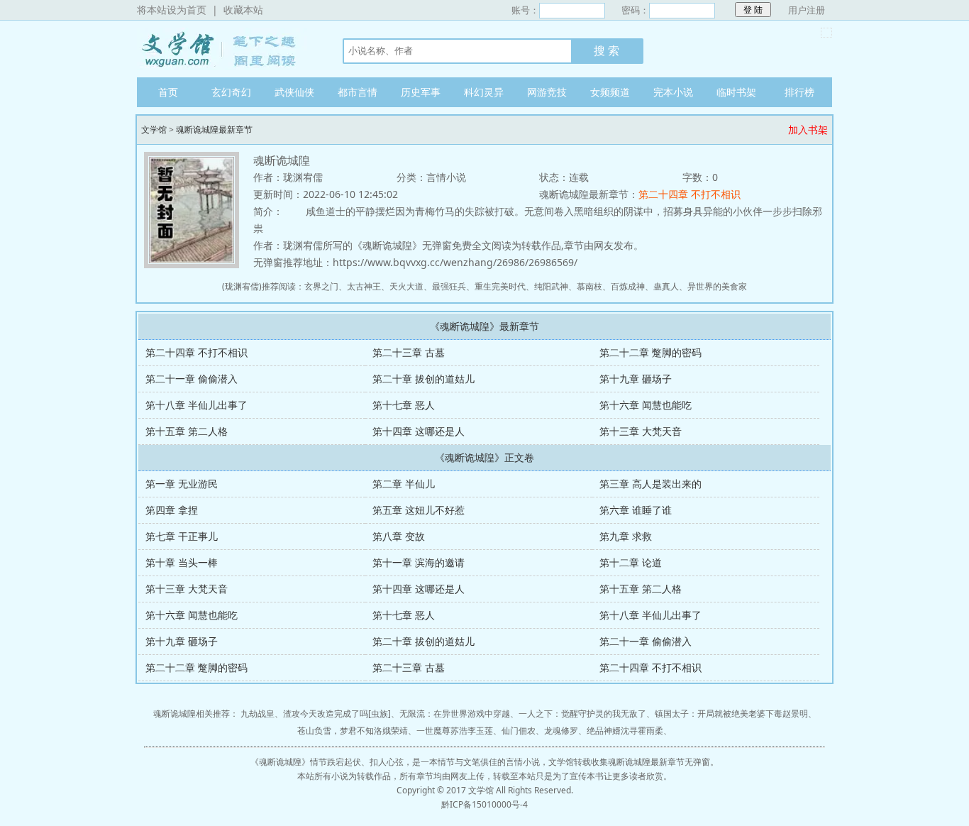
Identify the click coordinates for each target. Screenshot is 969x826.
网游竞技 (547, 92)
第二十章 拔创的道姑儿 (423, 378)
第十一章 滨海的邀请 (418, 562)
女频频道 (610, 92)
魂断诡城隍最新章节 (214, 129)
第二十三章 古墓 (408, 352)
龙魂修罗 (561, 731)
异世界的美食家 (717, 286)
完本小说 (673, 92)
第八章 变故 (398, 536)
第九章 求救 (625, 536)
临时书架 (736, 92)
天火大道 (406, 286)
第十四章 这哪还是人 (418, 431)
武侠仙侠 (294, 92)
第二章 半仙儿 (403, 483)
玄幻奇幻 (231, 92)
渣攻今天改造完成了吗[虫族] (337, 713)
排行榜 (799, 92)
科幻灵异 (484, 92)
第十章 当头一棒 (181, 562)
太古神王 (364, 286)
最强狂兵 (449, 286)
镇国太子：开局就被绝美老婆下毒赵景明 (731, 713)
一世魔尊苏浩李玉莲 (454, 731)
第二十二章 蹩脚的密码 (650, 352)
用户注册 (806, 10)
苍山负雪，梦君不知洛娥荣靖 (352, 731)
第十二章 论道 (630, 562)
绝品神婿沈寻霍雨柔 (625, 731)
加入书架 (808, 129)
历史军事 (421, 92)
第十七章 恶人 (403, 405)
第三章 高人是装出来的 (650, 483)
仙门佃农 (519, 731)
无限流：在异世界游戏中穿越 (454, 713)
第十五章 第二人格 (186, 431)
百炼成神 (628, 286)
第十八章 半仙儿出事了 (196, 405)
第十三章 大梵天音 (640, 431)
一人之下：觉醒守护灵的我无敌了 (582, 713)
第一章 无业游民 (181, 483)
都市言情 (357, 92)
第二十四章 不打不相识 (689, 194)
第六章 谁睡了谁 (635, 510)
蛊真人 (666, 286)
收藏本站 (243, 9)
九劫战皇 (257, 713)
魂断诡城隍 (280, 762)
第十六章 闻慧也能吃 (645, 405)
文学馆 (225, 49)
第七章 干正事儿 (181, 536)
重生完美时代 (500, 286)
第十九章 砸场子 (635, 378)
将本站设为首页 (171, 9)
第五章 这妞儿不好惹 (418, 510)
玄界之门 (321, 286)
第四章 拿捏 (171, 510)
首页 (168, 92)
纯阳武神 (551, 286)
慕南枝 (589, 286)
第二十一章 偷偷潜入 (191, 378)
